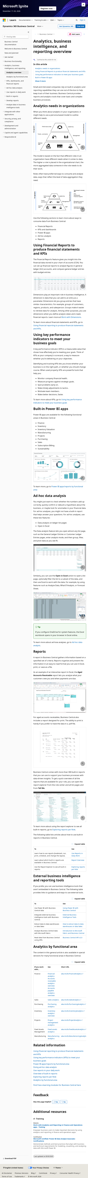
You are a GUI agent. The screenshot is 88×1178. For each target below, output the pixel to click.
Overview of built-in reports (45, 1073)
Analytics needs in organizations (47, 68)
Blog (32, 1173)
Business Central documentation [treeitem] (11, 43)
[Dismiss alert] (83, 4)
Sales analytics (53, 1000)
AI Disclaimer (7, 1173)
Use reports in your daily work (46, 1070)
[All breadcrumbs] (35, 34)
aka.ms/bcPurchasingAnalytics (73, 1004)
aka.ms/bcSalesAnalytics (70, 1000)
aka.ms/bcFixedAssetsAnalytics (73, 1029)
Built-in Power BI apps (43, 77)
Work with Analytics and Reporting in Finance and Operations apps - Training (57, 1126)
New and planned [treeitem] (11, 53)
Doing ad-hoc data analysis (45, 1067)
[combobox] (16, 37)
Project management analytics (53, 1022)
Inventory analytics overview (51, 1013)
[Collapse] (28, 32)
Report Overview (78, 860)
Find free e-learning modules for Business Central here (57, 1085)
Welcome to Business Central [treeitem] (16, 49)
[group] (59, 1003)
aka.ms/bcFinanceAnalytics (71, 974)
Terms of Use (7, 1176)
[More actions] (84, 34)
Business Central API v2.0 (72, 937)
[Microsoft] (4, 20)
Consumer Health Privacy (69, 1173)
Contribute (43, 1173)
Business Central (46, 34)
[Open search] (76, 20)
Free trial (80, 26)
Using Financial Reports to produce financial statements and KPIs (60, 71)
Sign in (82, 20)
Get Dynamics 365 (66, 26)
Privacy (52, 1173)
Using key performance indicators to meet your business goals (59, 74)
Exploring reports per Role (63, 829)
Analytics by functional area (45, 1080)
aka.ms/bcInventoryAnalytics (72, 1011)
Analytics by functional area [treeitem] (17, 77)
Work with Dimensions (71, 317)
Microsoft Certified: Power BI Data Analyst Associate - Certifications (54, 1140)
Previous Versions (21, 1173)
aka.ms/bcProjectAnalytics (71, 1020)
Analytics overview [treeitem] (13, 72)
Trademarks (19, 1176)
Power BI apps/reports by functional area (51, 1064)
